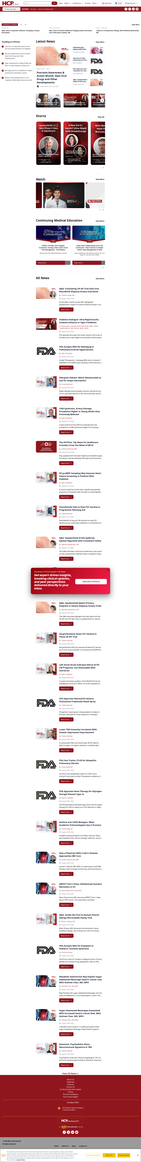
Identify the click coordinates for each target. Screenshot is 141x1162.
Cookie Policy (20, 1160)
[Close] (137, 1155)
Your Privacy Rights (93, 1155)
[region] (70, 1155)
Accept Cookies (124, 1155)
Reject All (109, 1155)
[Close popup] (108, 570)
